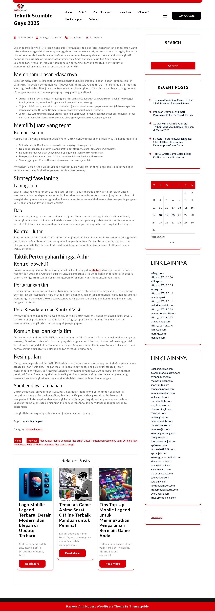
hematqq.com (158, 329)
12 (166, 207)
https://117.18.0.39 (162, 285)
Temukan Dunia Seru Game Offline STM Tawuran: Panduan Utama (173, 101)
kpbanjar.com (158, 453)
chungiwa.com (159, 437)
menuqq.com (158, 337)
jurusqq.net (157, 289)
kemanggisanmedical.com (166, 457)
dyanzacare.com (160, 493)
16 (192, 207)
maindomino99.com (162, 305)
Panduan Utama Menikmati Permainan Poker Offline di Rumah (173, 113)
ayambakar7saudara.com (165, 372)
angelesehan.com (160, 404)
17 (153, 215)
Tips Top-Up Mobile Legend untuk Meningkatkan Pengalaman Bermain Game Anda (114, 520)
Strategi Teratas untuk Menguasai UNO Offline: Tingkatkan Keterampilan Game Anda (172, 142)
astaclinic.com (159, 481)
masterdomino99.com (163, 313)
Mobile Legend (34, 429)
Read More (32, 563)
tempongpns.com (161, 376)
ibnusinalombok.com (163, 485)
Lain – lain (125, 12)
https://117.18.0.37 (162, 317)
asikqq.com (157, 273)
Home (68, 12)
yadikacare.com (160, 477)
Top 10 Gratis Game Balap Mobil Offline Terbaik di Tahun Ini (172, 155)
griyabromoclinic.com (163, 497)
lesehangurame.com (162, 368)
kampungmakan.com (163, 392)
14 (179, 207)
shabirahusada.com (162, 473)
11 (160, 207)
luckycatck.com (160, 396)
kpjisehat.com (159, 445)
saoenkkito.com (160, 384)
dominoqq (156, 517)
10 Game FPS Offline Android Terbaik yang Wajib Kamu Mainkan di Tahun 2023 (173, 127)
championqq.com (160, 321)
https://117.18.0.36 (162, 277)
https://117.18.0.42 (162, 293)
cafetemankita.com (162, 421)
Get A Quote (187, 15)
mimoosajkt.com (160, 429)
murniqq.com (158, 333)
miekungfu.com (159, 417)
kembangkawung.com (163, 433)
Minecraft (144, 12)
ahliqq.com (157, 281)
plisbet (96, 269)
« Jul (172, 241)
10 (153, 207)
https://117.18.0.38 (162, 309)
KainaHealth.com (161, 469)
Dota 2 (83, 12)
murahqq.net (158, 297)
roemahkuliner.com (162, 380)
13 (173, 207)
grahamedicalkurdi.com (164, 489)
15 (185, 207)
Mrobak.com (158, 413)
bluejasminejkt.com (162, 409)
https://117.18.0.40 (162, 325)
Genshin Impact (102, 12)
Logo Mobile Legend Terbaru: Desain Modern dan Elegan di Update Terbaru (35, 520)
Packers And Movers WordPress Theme (95, 606)
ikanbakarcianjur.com (163, 441)
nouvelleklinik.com (161, 465)
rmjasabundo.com (161, 425)
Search (173, 42)
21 (179, 215)
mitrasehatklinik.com (163, 449)
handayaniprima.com (163, 388)
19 (166, 215)
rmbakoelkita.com (161, 400)
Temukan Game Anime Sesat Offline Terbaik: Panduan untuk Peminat (75, 515)
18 (160, 215)
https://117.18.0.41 (162, 301)
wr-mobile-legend (33, 421)
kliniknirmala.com (161, 461)
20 (173, 215)
